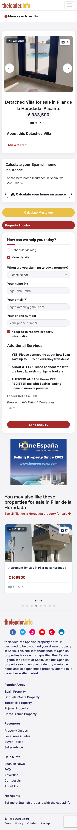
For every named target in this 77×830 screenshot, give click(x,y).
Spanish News (14, 764)
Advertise (11, 775)
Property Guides (16, 730)
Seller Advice (13, 747)
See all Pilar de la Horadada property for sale (36, 513)
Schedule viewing (24, 250)
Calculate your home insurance (40, 194)
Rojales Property (16, 708)
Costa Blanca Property (20, 714)
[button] (23, 606)
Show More (16, 145)
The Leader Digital (18, 818)
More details (20, 257)
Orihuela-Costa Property (22, 697)
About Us (11, 786)
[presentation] (9, 68)
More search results (22, 16)
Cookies (32, 823)
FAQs (8, 769)
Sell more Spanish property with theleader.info (37, 802)
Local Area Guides (17, 736)
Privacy (19, 823)
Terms (8, 823)
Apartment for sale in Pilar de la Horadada (37, 567)
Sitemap (45, 823)
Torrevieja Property (18, 703)
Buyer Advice (13, 742)
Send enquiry (38, 425)
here (12, 408)
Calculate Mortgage (38, 212)
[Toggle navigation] (69, 5)
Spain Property (15, 691)
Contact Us (12, 780)
